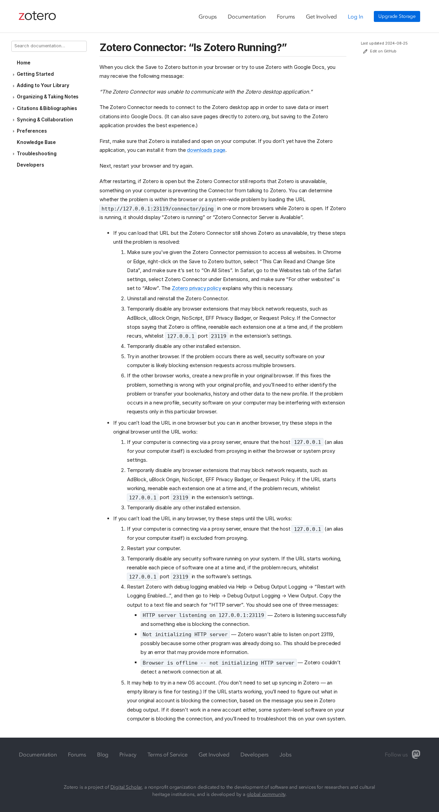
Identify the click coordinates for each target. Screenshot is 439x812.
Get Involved (321, 16)
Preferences (32, 131)
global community (266, 794)
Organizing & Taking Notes (48, 96)
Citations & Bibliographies (47, 108)
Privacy (128, 754)
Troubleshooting (37, 153)
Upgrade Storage (397, 16)
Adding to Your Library (43, 85)
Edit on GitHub (383, 51)
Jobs (285, 754)
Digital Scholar (126, 787)
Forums (286, 16)
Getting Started (35, 74)
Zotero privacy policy (196, 288)
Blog (102, 754)
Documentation (247, 16)
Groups (208, 16)
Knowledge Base (36, 142)
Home (23, 62)
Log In (355, 16)
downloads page (206, 150)
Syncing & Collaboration (45, 119)
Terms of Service (167, 754)
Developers (30, 165)
